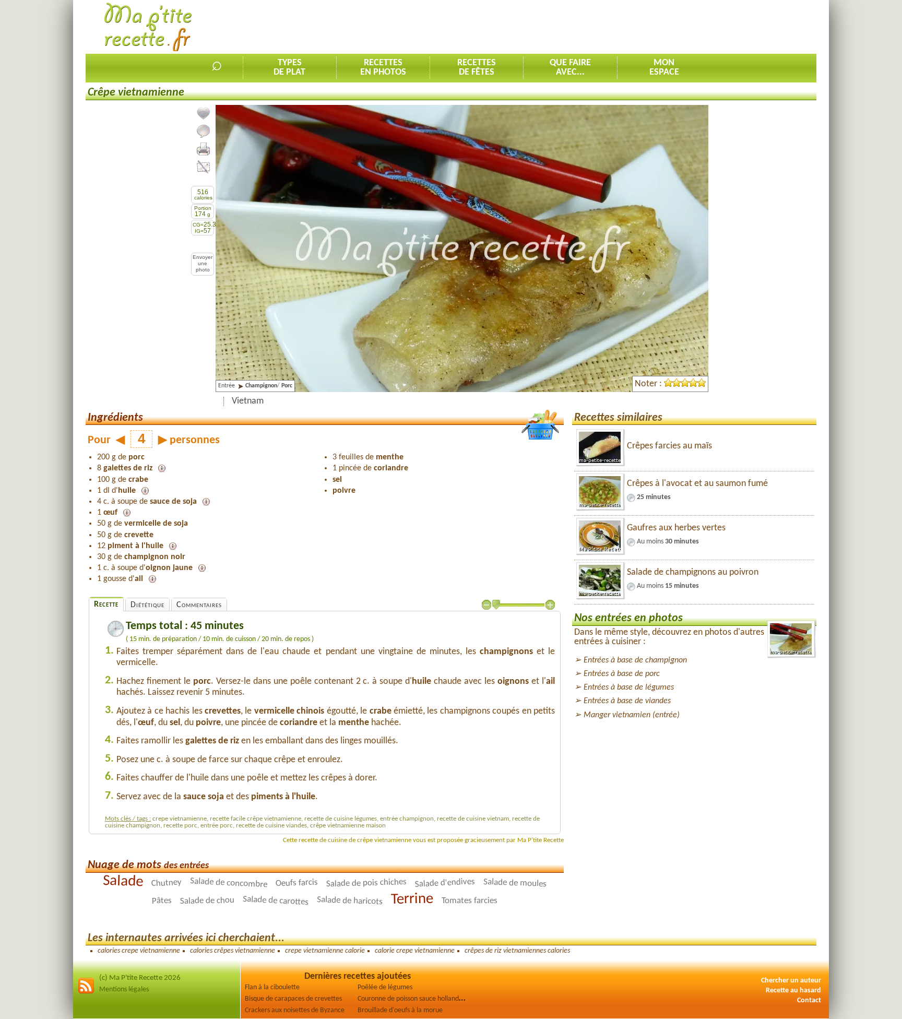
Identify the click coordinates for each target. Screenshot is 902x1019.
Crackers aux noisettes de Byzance (295, 1010)
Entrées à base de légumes (629, 687)
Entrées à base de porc (622, 674)
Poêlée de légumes (385, 987)
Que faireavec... (570, 67)
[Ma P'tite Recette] (148, 27)
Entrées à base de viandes (627, 701)
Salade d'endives (445, 883)
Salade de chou (207, 901)
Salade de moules (515, 883)
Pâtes (162, 900)
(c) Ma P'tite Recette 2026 (140, 978)
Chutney (166, 883)
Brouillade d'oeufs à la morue (400, 1010)
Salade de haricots (350, 900)
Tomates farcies (469, 900)
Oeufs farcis (297, 883)
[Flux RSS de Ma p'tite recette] (86, 992)
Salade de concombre (229, 882)
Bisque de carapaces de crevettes (293, 999)
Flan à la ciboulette (272, 987)
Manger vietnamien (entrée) (632, 715)
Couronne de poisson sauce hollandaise (414, 999)
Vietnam (248, 401)
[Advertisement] (626, 26)
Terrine (412, 899)
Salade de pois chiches (366, 883)
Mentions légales (124, 989)
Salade (123, 881)
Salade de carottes (276, 900)
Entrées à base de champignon (635, 660)
